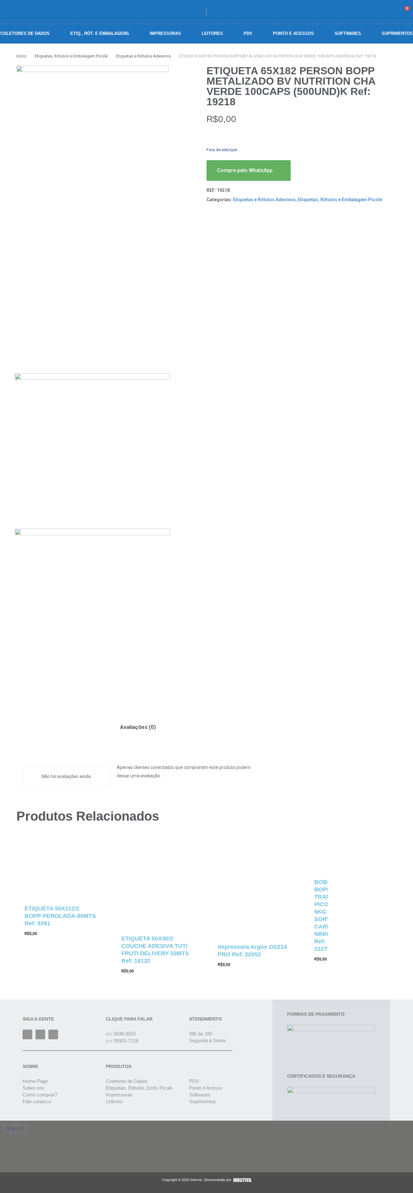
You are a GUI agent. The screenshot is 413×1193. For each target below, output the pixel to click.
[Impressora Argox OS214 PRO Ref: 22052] (254, 885)
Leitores (212, 33)
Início (21, 56)
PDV (248, 33)
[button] (372, 11)
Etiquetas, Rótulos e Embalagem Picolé (71, 56)
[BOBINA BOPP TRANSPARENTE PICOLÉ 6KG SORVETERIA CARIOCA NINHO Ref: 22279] (317, 853)
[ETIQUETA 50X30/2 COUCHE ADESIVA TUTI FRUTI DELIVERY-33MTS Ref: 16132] (157, 881)
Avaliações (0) (138, 727)
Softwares (348, 33)
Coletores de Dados (25, 33)
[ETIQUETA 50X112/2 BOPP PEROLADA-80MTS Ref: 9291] (61, 866)
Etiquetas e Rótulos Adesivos (143, 56)
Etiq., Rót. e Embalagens (99, 33)
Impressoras (165, 33)
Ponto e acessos (293, 33)
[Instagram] (40, 1034)
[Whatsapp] (53, 1034)
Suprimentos (397, 33)
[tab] (138, 727)
